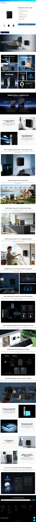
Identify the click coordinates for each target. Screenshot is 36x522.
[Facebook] (1, 518)
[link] (18, 71)
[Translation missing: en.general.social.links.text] (6, 518)
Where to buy (27, 24)
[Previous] (0, 25)
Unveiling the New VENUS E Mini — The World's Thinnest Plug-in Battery (18, 0)
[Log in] (32, 2)
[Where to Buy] (34, 520)
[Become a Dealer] (34, 518)
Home (1, 3)
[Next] (16, 25)
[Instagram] (2, 518)
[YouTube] (4, 518)
